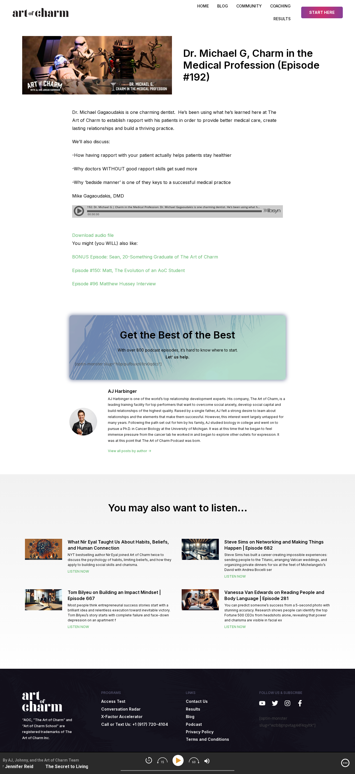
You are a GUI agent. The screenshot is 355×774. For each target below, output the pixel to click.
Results (282, 18)
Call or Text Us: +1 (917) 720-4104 (134, 724)
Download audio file (93, 235)
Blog (190, 716)
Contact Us (197, 701)
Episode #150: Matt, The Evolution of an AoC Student (128, 270)
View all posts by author (128, 451)
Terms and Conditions (207, 739)
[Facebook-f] (300, 703)
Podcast (194, 724)
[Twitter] (274, 703)
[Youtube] (262, 703)
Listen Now (78, 571)
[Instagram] (287, 703)
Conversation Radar (121, 709)
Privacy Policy (200, 731)
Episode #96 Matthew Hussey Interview (114, 283)
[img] (345, 763)
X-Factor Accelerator (122, 716)
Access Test (113, 701)
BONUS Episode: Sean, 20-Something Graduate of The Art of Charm (145, 257)
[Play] (179, 760)
